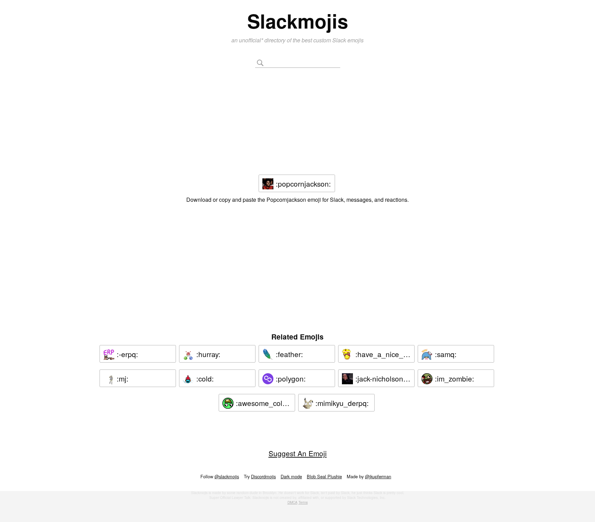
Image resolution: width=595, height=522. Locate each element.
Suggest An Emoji (298, 453)
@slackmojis (227, 476)
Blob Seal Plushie (324, 476)
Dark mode (291, 476)
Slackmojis (297, 20)
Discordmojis (263, 476)
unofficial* (251, 40)
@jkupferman (378, 476)
